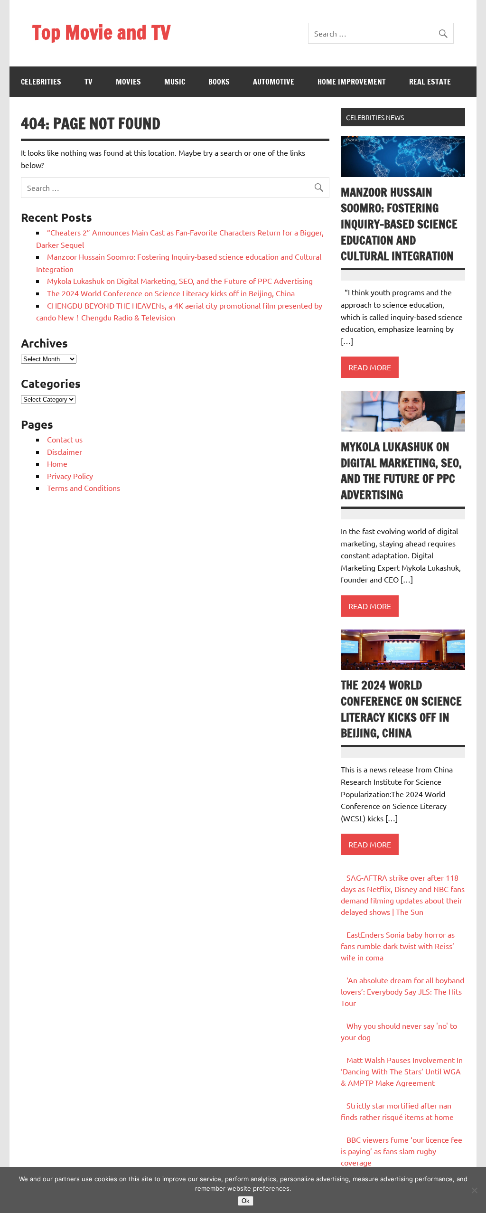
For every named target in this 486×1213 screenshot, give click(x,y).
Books (219, 81)
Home (57, 463)
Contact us (65, 439)
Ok (246, 1200)
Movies (128, 81)
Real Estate (430, 81)
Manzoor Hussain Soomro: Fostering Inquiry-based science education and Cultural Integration (399, 224)
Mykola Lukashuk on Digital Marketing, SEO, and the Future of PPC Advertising (180, 280)
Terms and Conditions (83, 487)
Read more (369, 367)
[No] (474, 1190)
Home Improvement (352, 81)
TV (88, 81)
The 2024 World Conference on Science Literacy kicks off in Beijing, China (171, 293)
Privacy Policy (70, 475)
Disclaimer (64, 451)
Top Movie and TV (101, 32)
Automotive (273, 81)
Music (174, 81)
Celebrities (41, 81)
